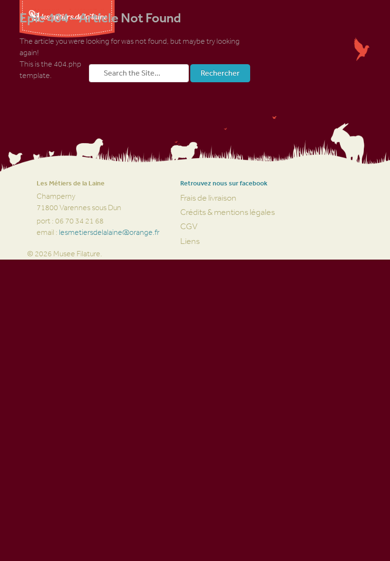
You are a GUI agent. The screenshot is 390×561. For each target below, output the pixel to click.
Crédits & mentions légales (227, 212)
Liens (190, 241)
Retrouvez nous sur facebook (223, 183)
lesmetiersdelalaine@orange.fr (109, 232)
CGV (188, 226)
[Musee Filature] (67, 33)
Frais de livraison (208, 198)
